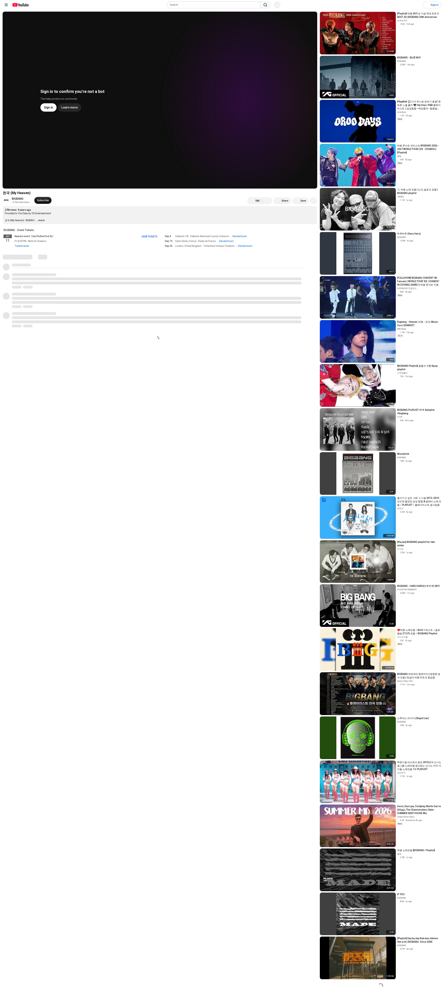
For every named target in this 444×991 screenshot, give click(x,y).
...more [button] (40, 220)
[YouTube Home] (20, 5)
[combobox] (214, 5)
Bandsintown (240, 236)
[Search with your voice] (277, 4)
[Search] (265, 4)
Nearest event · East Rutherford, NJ (34, 236)
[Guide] (6, 5)
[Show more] (160, 251)
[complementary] (36, 230)
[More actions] (313, 200)
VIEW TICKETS (150, 236)
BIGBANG (17, 198)
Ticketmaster (22, 246)
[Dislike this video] (267, 200)
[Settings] (418, 5)
